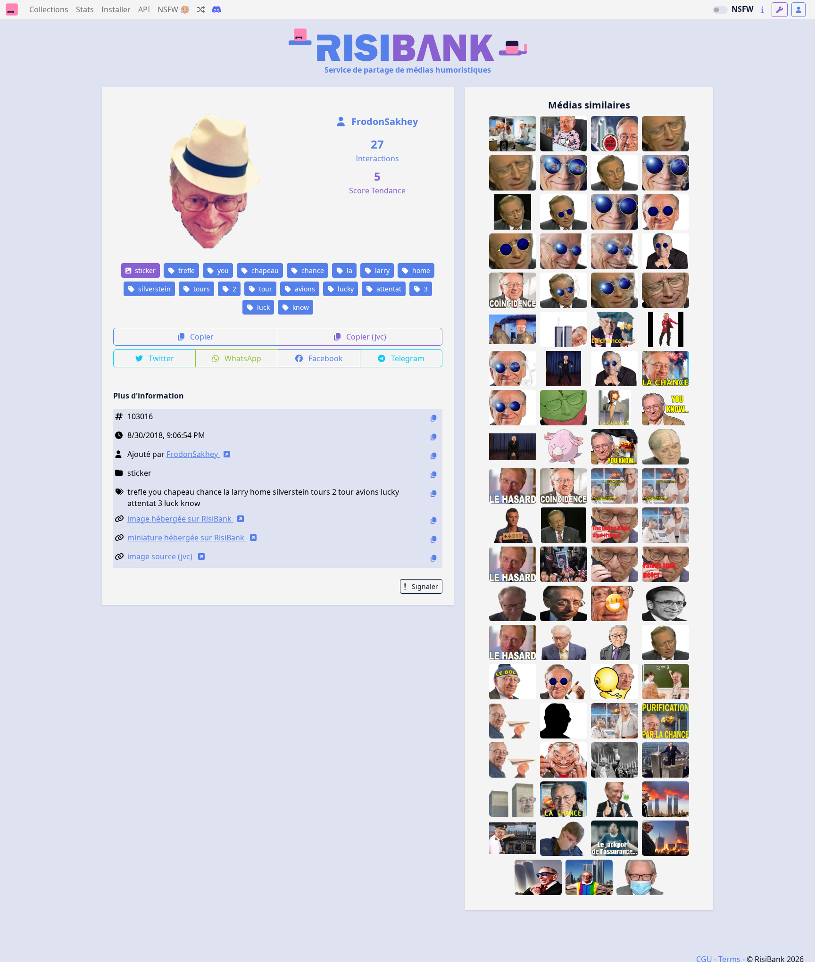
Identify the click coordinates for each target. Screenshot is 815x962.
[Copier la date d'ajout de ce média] (433, 437)
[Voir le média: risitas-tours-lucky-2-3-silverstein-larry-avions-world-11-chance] (665, 368)
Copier (201, 337)
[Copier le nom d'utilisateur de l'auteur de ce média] (433, 455)
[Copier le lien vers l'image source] (433, 558)
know (300, 307)
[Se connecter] (798, 9)
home (420, 270)
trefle (185, 270)
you (222, 270)
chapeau (264, 270)
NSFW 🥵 (174, 9)
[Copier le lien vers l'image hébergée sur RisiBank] (433, 520)
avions (304, 288)
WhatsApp (242, 358)
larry (381, 270)
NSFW (742, 9)
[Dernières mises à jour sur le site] (762, 9)
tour (264, 288)
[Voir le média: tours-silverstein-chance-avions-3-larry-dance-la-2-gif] (665, 329)
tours (200, 288)
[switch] (720, 10)
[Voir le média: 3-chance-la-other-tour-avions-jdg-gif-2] (614, 838)
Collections (48, 9)
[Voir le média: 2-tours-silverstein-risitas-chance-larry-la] (512, 799)
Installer (116, 9)
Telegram (406, 358)
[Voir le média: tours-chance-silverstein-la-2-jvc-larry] (614, 681)
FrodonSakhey (383, 121)
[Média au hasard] (200, 9)
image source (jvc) (160, 556)
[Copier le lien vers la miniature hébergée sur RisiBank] (433, 539)
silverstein (153, 288)
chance (311, 270)
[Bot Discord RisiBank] (216, 9)
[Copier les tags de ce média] (433, 493)
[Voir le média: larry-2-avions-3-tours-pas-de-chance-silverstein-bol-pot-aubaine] (512, 603)
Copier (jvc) (365, 337)
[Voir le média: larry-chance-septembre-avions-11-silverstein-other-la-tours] (563, 799)
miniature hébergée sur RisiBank (186, 537)
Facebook (325, 358)
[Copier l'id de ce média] (433, 418)
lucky (345, 288)
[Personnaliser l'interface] (780, 9)
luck (262, 307)
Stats (85, 9)
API (144, 9)
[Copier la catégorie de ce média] (433, 474)
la (348, 270)
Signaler (424, 586)
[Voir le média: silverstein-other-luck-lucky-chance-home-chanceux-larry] (665, 642)
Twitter (160, 358)
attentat (387, 288)
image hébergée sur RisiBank (180, 519)
